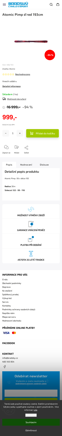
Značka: (8, 69)
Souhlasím (31, 422)
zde (35, 410)
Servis (5, 302)
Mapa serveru (9, 317)
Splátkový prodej (10, 294)
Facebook (4, 366)
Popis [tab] (9, 164)
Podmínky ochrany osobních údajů (18, 309)
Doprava (6, 287)
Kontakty (6, 305)
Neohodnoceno (22, 74)
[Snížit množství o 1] (5, 133)
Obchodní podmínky (11, 283)
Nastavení (31, 415)
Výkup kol (7, 298)
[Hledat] (51, 4)
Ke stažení (7, 290)
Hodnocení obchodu (11, 320)
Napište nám (8, 313)
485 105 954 (8, 361)
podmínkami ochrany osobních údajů (30, 383)
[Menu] (4, 4)
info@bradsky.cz (10, 358)
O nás (5, 279)
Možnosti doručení (16, 99)
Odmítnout (31, 430)
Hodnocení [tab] (26, 164)
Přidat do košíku (45, 133)
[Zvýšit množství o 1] (20, 133)
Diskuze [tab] (44, 164)
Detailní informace (11, 86)
